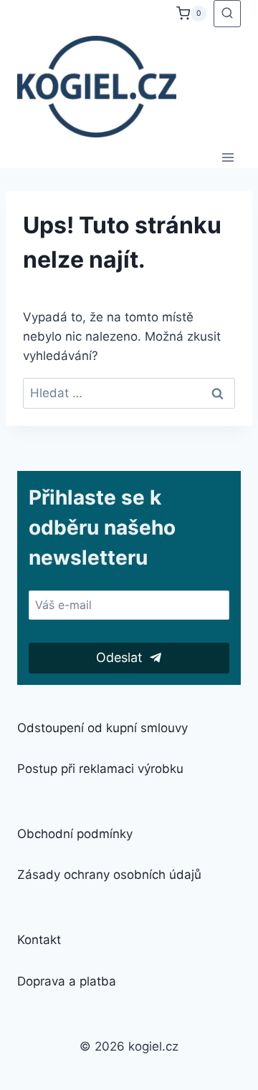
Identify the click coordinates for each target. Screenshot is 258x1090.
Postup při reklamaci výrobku (100, 768)
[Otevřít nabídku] (227, 157)
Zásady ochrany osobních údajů (109, 874)
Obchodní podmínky (75, 834)
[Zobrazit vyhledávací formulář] (227, 13)
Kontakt (39, 940)
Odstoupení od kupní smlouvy (102, 728)
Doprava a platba (66, 981)
